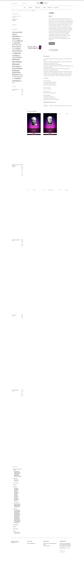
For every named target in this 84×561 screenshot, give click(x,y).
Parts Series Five (16, 512)
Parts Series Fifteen (17, 511)
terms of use (33, 543)
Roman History (16, 72)
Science (17, 76)
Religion (19, 68)
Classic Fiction (16, 479)
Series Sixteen (16, 496)
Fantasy (14, 46)
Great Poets (16, 480)
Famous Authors (16, 532)
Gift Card (14, 484)
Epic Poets (19, 44)
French (18, 46)
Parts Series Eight (17, 510)
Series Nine (16, 493)
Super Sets (14, 526)
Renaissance (16, 70)
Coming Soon (37, 7)
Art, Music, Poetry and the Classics (21, 10)
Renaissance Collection (18, 476)
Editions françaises (17, 505)
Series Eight (16, 488)
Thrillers (18, 78)
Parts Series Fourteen (17, 514)
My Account (56, 7)
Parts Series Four (17, 513)
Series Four (16, 491)
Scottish (21, 76)
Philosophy (16, 64)
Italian (17, 55)
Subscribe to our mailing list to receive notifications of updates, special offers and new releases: (65, 544)
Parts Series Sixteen (17, 518)
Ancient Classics (28, 10)
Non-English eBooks (16, 502)
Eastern (14, 44)
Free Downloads (15, 482)
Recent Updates (15, 524)
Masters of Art (16, 474)
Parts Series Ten (16, 519)
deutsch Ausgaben (17, 504)
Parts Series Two (16, 522)
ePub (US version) (65, 105)
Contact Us (50, 7)
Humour (19, 50)
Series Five (16, 490)
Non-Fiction (56, 50)
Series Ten (15, 497)
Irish (13, 55)
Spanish (13, 78)
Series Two (16, 500)
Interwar (17, 53)
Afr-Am (21, 36)
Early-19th (17, 42)
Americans (16, 38)
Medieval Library (17, 475)
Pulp (21, 66)
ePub (70, 105)
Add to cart (52, 43)
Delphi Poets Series (17, 472)
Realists (14, 68)
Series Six (15, 495)
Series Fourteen (16, 492)
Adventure (15, 36)
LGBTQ (14, 57)
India (13, 53)
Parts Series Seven (17, 516)
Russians (21, 74)
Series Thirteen (16, 498)
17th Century (16, 32)
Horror (14, 50)
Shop (25, 7)
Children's (19, 40)
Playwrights (15, 66)
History (52, 50)
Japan (19, 55)
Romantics (15, 74)
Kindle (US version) (53, 105)
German (14, 48)
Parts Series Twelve (17, 521)
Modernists (16, 59)
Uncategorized (15, 528)
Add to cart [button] (66, 149)
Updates (44, 7)
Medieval (19, 57)
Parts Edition (15, 508)
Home (12, 10)
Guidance (30, 7)
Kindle (59, 105)
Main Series (15, 486)
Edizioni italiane (16, 506)
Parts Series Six (16, 517)
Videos (14, 530)
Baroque (14, 40)
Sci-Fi (13, 76)
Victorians (16, 81)
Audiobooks (15, 478)
